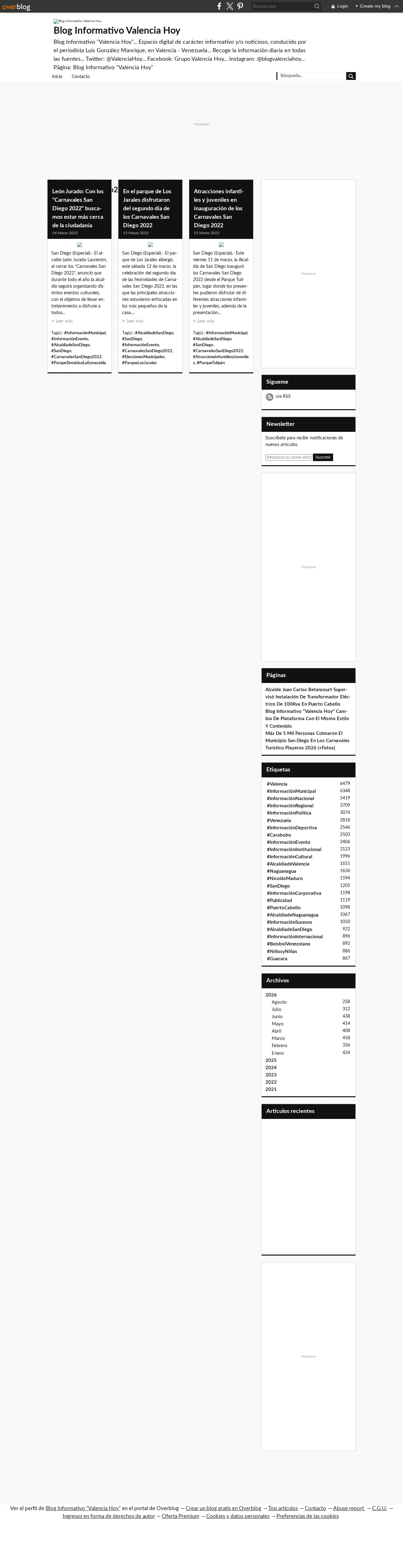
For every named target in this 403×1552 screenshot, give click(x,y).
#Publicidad (279, 900)
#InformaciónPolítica (289, 813)
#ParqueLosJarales (139, 363)
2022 (271, 1082)
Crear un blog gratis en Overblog (223, 1508)
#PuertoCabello (284, 908)
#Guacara (277, 959)
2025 (271, 1060)
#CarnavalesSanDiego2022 (76, 357)
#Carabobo (279, 835)
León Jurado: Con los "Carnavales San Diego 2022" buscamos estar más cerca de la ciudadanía (78, 209)
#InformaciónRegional (290, 806)
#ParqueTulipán (211, 363)
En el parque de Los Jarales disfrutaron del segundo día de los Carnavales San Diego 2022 (147, 209)
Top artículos (283, 1508)
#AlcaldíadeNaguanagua (293, 915)
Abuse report (349, 1508)
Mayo (278, 1024)
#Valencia (277, 784)
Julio (276, 1009)
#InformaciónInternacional (295, 936)
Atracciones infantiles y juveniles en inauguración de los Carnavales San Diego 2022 (219, 209)
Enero (278, 1053)
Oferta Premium (180, 1516)
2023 (271, 1075)
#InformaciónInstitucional (294, 849)
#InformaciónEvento (69, 339)
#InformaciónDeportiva (292, 828)
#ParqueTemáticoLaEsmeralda (78, 363)
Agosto (279, 1002)
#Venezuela (279, 820)
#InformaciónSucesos (289, 922)
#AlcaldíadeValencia (288, 864)
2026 (271, 995)
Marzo (278, 1038)
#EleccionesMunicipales (143, 357)
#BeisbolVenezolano (288, 944)
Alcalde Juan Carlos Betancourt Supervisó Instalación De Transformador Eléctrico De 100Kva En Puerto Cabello (308, 697)
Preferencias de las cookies (307, 1516)
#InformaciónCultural (289, 857)
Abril (276, 1031)
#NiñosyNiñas (282, 951)
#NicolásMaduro (285, 878)
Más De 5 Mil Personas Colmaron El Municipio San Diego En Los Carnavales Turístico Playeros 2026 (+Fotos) (307, 740)
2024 (271, 1067)
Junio (277, 1016)
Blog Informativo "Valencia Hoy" (83, 1508)
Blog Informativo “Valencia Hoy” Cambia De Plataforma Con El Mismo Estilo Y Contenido (307, 718)
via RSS (283, 396)
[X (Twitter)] (230, 6)
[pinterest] (240, 6)
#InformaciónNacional (290, 798)
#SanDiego (61, 351)
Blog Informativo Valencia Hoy (117, 31)
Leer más (64, 321)
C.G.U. (379, 1508)
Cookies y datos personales (238, 1516)
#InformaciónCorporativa (294, 893)
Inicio (57, 77)
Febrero (279, 1045)
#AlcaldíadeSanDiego (70, 345)
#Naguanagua (281, 871)
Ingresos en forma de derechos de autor (109, 1516)
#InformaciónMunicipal (85, 333)
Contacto (81, 77)
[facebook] (219, 6)
